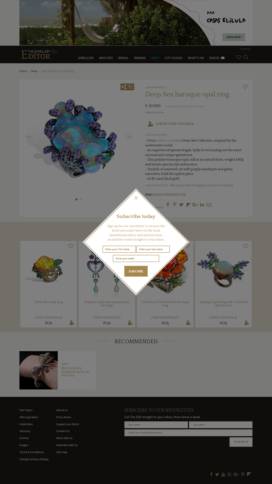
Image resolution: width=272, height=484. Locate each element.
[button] (136, 198)
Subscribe (136, 271)
